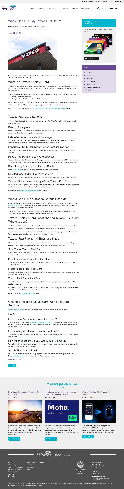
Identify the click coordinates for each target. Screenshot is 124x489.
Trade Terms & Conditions (15, 467)
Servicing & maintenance (93, 87)
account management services (29, 191)
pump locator (18, 170)
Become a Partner (87, 1)
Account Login (118, 1)
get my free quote (90, 58)
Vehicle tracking (90, 81)
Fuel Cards (31, 8)
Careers (97, 1)
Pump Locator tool (14, 205)
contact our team (18, 356)
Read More (12, 439)
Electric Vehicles (90, 78)
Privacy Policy (12, 465)
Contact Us (105, 1)
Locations (29, 465)
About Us (10, 462)
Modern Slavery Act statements (35, 462)
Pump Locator (75, 8)
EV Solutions (64, 8)
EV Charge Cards (41, 8)
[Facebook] (9, 476)
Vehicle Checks (90, 90)
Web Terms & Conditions (15, 469)
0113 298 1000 (111, 8)
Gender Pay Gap (13, 472)
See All (62, 387)
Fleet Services (53, 8)
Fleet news (89, 72)
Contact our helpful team (16, 310)
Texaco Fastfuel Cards (28, 293)
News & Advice (85, 8)
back (13, 365)
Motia (28, 469)
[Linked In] (13, 476)
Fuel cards (89, 75)
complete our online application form (39, 322)
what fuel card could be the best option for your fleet (50, 108)
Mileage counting (90, 84)
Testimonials (30, 467)
